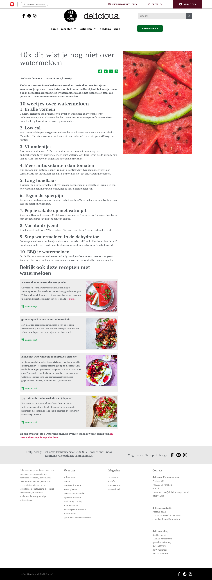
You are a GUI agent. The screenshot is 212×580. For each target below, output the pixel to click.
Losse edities (114, 485)
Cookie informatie (72, 485)
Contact (68, 481)
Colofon (112, 481)
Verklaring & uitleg (73, 501)
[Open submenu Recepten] (75, 28)
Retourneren (70, 513)
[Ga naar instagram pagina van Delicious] (34, 16)
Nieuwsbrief (114, 489)
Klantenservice (71, 505)
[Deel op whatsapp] (116, 71)
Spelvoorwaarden (72, 497)
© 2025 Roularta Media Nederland (37, 574)
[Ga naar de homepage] (70, 16)
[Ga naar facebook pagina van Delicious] (22, 16)
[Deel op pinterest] (100, 71)
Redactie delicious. (32, 78)
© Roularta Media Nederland (77, 517)
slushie (72, 298)
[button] (187, 4)
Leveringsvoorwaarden (75, 509)
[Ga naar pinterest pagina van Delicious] (28, 16)
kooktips (67, 78)
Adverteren (69, 477)
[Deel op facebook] (106, 71)
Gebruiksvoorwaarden (74, 493)
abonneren (150, 28)
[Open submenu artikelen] (94, 28)
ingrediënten (53, 78)
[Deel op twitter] (111, 71)
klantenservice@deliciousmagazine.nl (69, 455)
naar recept (30, 306)
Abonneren (113, 477)
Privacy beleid (70, 489)
